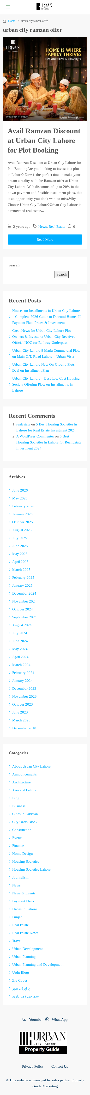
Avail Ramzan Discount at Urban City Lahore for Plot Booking (44, 140)
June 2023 (20, 712)
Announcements (24, 774)
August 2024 (22, 625)
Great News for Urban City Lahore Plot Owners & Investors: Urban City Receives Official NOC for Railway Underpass (43, 336)
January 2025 (22, 585)
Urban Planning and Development (37, 964)
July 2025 (19, 538)
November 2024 (24, 601)
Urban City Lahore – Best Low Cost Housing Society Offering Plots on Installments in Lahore (46, 384)
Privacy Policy (33, 1066)
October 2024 (22, 609)
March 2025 (21, 570)
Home (11, 21)
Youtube (35, 1019)
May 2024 (20, 649)
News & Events (24, 893)
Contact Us (59, 1066)
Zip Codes (20, 980)
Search (14, 265)
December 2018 (24, 728)
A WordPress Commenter (35, 436)
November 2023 (24, 696)
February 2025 (23, 577)
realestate (23, 424)
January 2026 (22, 514)
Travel (17, 941)
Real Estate (57, 226)
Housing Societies (25, 861)
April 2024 (20, 657)
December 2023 (24, 688)
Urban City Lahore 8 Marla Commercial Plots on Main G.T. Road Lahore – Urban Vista (46, 353)
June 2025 (20, 546)
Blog (15, 798)
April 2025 (20, 562)
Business (18, 806)
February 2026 (23, 506)
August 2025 (22, 530)
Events (17, 838)
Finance (18, 846)
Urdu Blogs (21, 972)
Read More (45, 239)
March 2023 (21, 720)
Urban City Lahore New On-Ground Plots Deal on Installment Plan (43, 367)
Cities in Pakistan (25, 814)
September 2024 (24, 617)
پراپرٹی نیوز (21, 988)
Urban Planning (24, 957)
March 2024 (21, 665)
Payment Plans (23, 901)
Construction (21, 830)
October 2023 (22, 704)
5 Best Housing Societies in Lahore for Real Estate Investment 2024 (48, 442)
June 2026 (20, 490)
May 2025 (20, 554)
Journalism (20, 877)
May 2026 (20, 498)
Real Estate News (25, 933)
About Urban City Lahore (31, 766)
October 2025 (22, 522)
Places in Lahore (24, 909)
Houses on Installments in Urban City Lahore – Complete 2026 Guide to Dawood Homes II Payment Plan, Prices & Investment (46, 317)
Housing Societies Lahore (31, 869)
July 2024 (19, 633)
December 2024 (24, 593)
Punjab (17, 917)
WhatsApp (59, 1019)
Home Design (22, 853)
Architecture (21, 782)
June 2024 (20, 641)
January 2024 (22, 681)
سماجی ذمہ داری (25, 996)
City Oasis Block (24, 822)
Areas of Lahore (24, 790)
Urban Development (27, 949)
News (42, 226)
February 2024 (23, 673)
